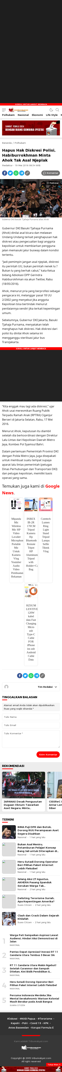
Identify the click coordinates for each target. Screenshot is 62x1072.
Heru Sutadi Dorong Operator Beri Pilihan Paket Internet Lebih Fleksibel (38, 865)
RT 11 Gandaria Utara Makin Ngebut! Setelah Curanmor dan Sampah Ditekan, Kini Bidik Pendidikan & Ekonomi (33, 970)
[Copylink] (27, 173)
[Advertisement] (31, 31)
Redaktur (7, 165)
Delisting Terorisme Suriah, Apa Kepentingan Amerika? (36, 900)
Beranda (7, 142)
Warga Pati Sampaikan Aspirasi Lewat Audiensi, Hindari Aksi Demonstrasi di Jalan (34, 938)
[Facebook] (4, 173)
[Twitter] (10, 173)
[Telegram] (21, 173)
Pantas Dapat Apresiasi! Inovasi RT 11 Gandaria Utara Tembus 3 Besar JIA (34, 953)
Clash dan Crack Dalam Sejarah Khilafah (38, 917)
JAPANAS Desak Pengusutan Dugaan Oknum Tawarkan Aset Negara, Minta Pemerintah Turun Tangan (23, 806)
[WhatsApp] (16, 173)
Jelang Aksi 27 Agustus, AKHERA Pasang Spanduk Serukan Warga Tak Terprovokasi (34, 884)
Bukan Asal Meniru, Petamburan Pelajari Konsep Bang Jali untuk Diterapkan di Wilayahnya (37, 849)
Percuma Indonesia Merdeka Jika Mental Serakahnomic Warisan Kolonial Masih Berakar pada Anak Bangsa (34, 998)
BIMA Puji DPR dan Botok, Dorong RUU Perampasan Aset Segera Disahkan (38, 830)
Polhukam (20, 142)
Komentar (52, 173)
